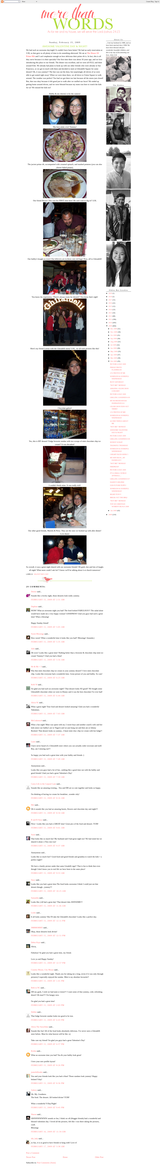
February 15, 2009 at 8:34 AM (48, 813)
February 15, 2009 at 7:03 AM (48, 714)
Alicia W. (35, 702)
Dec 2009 (114, 329)
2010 (110, 323)
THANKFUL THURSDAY (119, 445)
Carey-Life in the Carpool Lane (43, 784)
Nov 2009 (114, 332)
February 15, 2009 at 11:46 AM (48, 906)
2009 (110, 326)
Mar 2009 (114, 358)
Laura (33, 742)
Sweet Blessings (37, 634)
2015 (110, 306)
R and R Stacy (36, 820)
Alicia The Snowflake (39, 1027)
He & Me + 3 (36, 667)
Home (65, 1157)
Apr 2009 (113, 355)
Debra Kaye (35, 942)
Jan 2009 (113, 510)
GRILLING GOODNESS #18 (120, 439)
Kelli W (34, 684)
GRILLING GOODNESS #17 (120, 479)
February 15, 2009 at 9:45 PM (47, 1107)
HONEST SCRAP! (116, 442)
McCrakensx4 (36, 720)
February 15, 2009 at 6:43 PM (47, 1020)
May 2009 (114, 351)
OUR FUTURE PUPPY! (118, 485)
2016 (110, 303)
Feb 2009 (113, 361)
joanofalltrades (37, 1072)
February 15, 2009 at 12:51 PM (48, 935)
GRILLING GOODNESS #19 (120, 397)
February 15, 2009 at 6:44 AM (48, 696)
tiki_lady (34, 1138)
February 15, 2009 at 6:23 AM (48, 678)
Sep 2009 (113, 338)
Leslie (33, 913)
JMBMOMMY (37, 928)
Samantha (35, 898)
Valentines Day (41, 574)
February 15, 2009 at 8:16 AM (48, 798)
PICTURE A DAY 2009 (118, 364)
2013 (110, 313)
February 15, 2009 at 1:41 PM (47, 981)
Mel (32, 805)
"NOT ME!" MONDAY (118, 385)
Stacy (33, 880)
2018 (110, 296)
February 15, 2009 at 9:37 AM (48, 846)
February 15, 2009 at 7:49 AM (48, 759)
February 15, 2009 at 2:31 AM (48, 600)
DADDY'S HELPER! (117, 482)
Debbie (34, 1012)
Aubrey (34, 1090)
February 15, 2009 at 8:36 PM (47, 1083)
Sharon (34, 1114)
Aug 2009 (114, 342)
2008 (110, 514)
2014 (110, 309)
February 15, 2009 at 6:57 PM (47, 1044)
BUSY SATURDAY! (117, 382)
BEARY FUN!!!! (115, 494)
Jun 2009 (113, 348)
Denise (33, 591)
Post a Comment (32, 1153)
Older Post (99, 1157)
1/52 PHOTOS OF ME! (118, 412)
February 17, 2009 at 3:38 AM (48, 1146)
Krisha (33, 1051)
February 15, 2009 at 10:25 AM (48, 891)
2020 (110, 293)
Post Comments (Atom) (46, 1163)
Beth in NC (35, 988)
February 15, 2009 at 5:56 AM (48, 660)
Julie (33, 649)
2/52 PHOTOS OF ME (117, 373)
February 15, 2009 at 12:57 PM (48, 963)
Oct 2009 (113, 335)
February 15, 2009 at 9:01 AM (48, 828)
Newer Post (30, 1157)
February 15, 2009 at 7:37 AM (48, 735)
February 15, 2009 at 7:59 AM (48, 777)
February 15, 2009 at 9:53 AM (48, 873)
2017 (110, 300)
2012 (110, 316)
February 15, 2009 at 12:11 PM (48, 921)
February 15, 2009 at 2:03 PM (47, 1005)
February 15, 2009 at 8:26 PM (47, 1065)
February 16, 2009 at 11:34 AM (48, 1132)
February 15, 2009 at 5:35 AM (48, 642)
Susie (33, 835)
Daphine (34, 606)
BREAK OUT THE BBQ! (118, 497)
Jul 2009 (113, 345)
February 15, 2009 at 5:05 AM (48, 627)
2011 (110, 319)
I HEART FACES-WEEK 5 (119, 454)
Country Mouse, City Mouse (42, 970)
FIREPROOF (114, 467)
